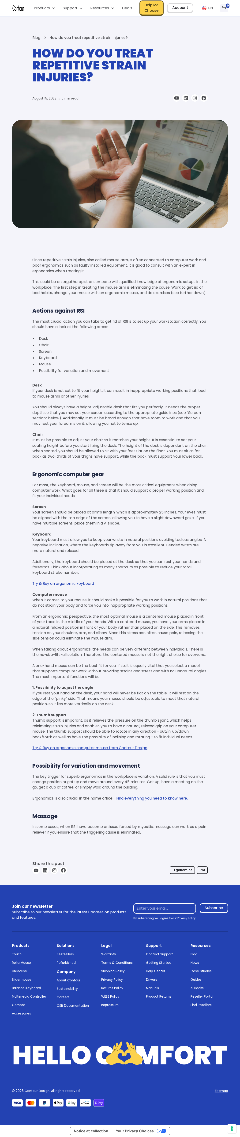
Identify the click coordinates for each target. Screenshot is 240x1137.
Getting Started (158, 963)
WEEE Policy (110, 996)
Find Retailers (201, 1005)
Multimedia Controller (29, 996)
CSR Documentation (73, 1005)
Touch (17, 954)
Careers (63, 997)
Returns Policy (112, 988)
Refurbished (66, 963)
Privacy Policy (112, 979)
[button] (44, 8)
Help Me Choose (151, 8)
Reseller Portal (202, 996)
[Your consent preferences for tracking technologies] (231, 1128)
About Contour (68, 980)
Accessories (21, 1013)
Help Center (155, 971)
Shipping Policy (113, 971)
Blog (194, 954)
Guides (196, 979)
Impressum (110, 1005)
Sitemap (221, 1091)
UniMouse (19, 971)
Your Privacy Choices (135, 1131)
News (195, 963)
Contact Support (159, 954)
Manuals (152, 988)
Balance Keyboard (26, 988)
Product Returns (158, 996)
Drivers (151, 979)
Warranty (108, 954)
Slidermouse (21, 979)
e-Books (197, 988)
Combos (19, 1005)
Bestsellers (65, 954)
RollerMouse (21, 963)
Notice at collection (91, 1131)
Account (180, 7)
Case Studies (201, 971)
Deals (127, 8)
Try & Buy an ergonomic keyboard (63, 583)
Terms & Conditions (117, 963)
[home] (18, 8)
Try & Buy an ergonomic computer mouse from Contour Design (89, 747)
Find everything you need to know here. (152, 798)
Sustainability (67, 989)
